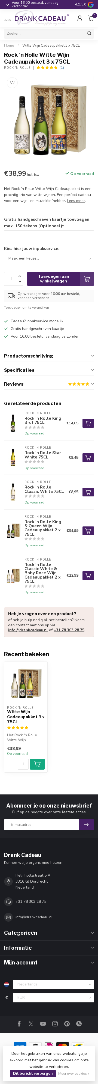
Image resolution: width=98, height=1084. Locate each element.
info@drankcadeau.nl (28, 630)
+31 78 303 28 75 (69, 630)
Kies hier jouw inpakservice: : (33, 248)
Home (9, 45)
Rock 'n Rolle (17, 67)
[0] (91, 18)
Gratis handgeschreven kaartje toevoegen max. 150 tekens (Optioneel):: (46, 222)
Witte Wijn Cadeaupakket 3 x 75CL (51, 45)
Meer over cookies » (73, 1073)
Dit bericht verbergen (33, 1073)
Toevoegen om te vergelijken (26, 307)
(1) (62, 67)
